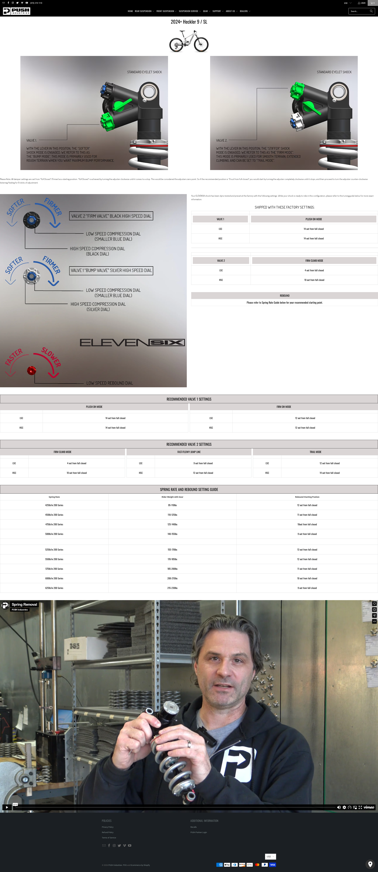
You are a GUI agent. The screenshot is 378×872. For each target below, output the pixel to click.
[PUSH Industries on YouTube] (26, 3)
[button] (144, 11)
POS (125, 865)
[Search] (371, 11)
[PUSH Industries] (16, 11)
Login (363, 3)
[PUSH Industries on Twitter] (17, 3)
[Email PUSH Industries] (3, 3)
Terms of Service (109, 838)
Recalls (193, 827)
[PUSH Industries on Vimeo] (22, 3)
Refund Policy (107, 832)
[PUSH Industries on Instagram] (13, 3)
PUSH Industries (115, 865)
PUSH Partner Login (198, 832)
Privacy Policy (107, 827)
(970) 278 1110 (36, 3)
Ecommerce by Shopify (140, 865)
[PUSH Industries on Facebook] (8, 3)
